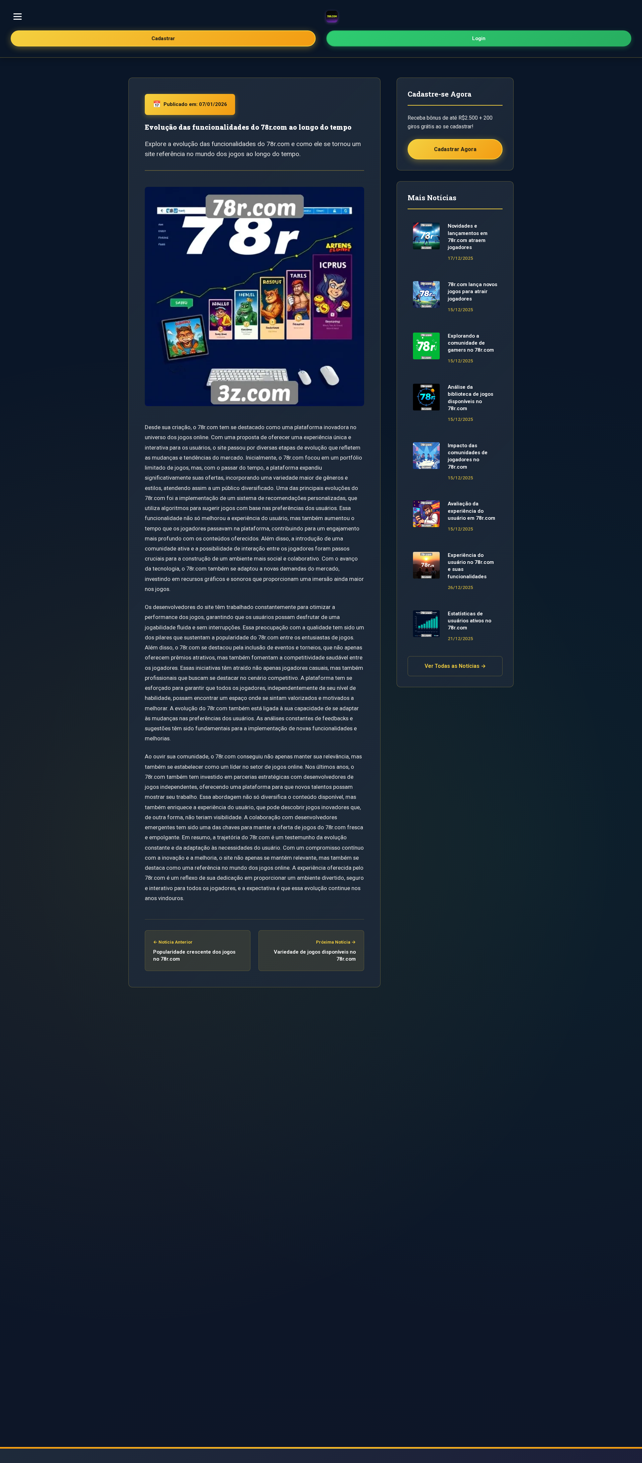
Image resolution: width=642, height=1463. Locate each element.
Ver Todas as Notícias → (455, 666)
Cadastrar (163, 38)
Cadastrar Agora (455, 149)
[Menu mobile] (17, 16)
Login (479, 38)
